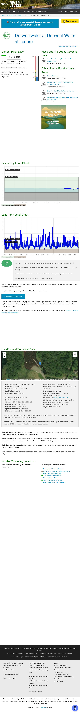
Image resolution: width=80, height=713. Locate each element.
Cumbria (19, 15)
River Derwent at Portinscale (52, 476)
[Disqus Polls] (40, 513)
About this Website (60, 665)
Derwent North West (61, 398)
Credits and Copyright (61, 674)
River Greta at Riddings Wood (52, 480)
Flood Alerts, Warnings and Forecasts (35, 11)
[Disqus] (40, 565)
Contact (56, 670)
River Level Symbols (9, 678)
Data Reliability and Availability (64, 677)
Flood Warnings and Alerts (62, 668)
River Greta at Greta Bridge (52, 473)
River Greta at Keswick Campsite (53, 469)
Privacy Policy (58, 681)
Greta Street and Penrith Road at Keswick (60, 91)
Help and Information (71, 11)
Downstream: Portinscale (68, 46)
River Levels (16, 11)
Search (8, 11)
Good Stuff (43, 708)
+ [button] (4, 353)
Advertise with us (59, 672)
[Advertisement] (40, 145)
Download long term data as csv (13, 296)
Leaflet (8, 379)
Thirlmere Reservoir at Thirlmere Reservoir (56, 471)
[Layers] (75, 354)
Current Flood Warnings (36, 665)
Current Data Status (35, 692)
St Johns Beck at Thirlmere (51, 478)
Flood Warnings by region (37, 663)
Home (3, 15)
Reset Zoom (6, 263)
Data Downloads (59, 679)
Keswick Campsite (52, 76)
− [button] (4, 356)
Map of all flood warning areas (38, 668)
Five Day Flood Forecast (11, 674)
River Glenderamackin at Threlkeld (54, 482)
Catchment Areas (9, 670)
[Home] (2, 11)
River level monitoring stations (13, 663)
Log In (60, 11)
